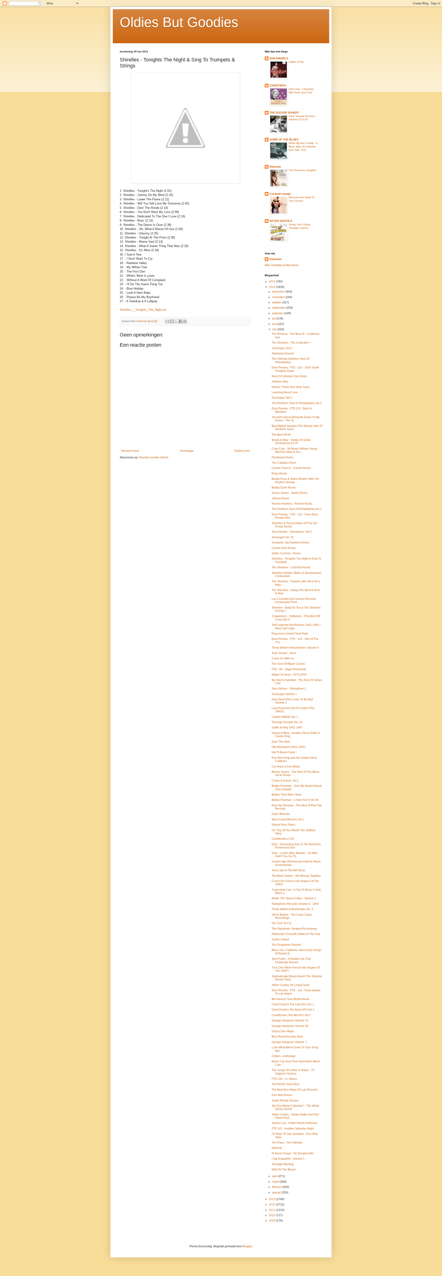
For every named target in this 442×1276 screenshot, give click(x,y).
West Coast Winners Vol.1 (288, 819)
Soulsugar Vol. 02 (283, 537)
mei (274, 329)
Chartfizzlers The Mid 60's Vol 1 (291, 1015)
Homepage (187, 450)
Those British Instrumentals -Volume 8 (295, 647)
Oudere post (242, 450)
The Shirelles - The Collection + (291, 342)
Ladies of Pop (296, 61)
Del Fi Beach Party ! (284, 752)
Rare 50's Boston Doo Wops (289, 376)
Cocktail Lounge (280, 193)
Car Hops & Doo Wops (286, 766)
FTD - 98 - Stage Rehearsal (289, 669)
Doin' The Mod (281, 741)
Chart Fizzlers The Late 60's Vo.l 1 (293, 1004)
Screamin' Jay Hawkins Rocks (290, 542)
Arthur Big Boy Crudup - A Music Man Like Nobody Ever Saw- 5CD (303, 146)
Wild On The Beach (284, 1169)
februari (277, 1187)
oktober (277, 302)
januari (277, 1192)
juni (274, 324)
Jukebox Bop (280, 381)
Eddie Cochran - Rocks (286, 553)
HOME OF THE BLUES (284, 139)
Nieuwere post (130, 450)
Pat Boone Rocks (282, 457)
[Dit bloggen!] (171, 321)
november (278, 297)
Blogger (247, 1246)
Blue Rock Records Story (287, 1036)
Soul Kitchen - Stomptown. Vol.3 (291, 531)
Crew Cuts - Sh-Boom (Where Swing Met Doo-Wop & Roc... (294, 450)
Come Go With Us (283, 658)
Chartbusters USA (283, 838)
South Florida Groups (285, 1100)
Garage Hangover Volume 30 (290, 1026)
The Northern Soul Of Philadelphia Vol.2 (297, 509)
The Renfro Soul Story (285, 1084)
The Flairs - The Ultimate (287, 1142)
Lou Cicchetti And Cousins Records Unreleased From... (294, 600)
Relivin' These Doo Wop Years (291, 387)
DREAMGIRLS (279, 58)
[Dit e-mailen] (167, 321)
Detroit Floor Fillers (283, 824)
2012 (272, 1204)
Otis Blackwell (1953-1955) (288, 747)
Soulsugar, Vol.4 (282, 348)
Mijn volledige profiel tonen (282, 265)
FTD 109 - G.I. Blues (284, 1079)
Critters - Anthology (283, 1056)
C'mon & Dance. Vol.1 (285, 780)
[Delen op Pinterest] (185, 321)
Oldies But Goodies (179, 22)
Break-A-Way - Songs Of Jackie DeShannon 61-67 (291, 441)
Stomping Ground (283, 353)
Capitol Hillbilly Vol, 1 (285, 716)
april (275, 1176)
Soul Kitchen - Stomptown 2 (289, 688)
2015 (272, 281)
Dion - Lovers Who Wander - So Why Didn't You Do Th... (294, 854)
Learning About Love (285, 392)
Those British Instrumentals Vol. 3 (292, 909)
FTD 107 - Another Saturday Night (293, 1128)
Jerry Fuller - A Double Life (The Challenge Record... (291, 960)
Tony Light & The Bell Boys (288, 870)
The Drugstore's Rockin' (286, 944)
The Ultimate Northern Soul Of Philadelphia (290, 360)
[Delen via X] (176, 321)
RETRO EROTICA (281, 221)
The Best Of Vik (281, 434)
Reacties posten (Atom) (153, 457)
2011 (272, 1210)
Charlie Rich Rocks (284, 548)
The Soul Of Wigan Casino (288, 663)
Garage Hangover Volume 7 (289, 1042)
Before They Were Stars (286, 794)
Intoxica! (277, 1148)
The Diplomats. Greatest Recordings (294, 928)
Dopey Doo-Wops (283, 1031)
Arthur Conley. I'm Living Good (290, 985)
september (279, 307)
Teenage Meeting (283, 1164)
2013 (272, 1199)
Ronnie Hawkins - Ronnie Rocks (292, 503)
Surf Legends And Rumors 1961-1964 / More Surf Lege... (296, 626)
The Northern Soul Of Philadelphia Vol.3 (297, 403)
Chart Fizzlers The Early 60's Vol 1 (293, 1009)
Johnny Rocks (280, 498)
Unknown (275, 259)
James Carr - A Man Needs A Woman (294, 1123)
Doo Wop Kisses (282, 1095)
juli (274, 318)
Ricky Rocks (279, 473)
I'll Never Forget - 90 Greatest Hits (293, 1153)
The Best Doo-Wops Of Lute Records (295, 1089)
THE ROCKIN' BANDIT (284, 112)
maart (276, 1181)
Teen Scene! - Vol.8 (284, 653)
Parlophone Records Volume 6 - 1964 (295, 903)
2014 (272, 287)
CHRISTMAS (278, 85)
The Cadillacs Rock (284, 462)
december (278, 291)
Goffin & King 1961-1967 (287, 727)
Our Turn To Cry (281, 923)
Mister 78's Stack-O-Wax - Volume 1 (294, 898)
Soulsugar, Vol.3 (282, 397)
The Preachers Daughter (303, 170)
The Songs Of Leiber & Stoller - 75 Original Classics (293, 1072)
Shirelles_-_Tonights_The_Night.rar (143, 309)
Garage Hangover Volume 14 (290, 1020)
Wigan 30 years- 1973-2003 (289, 674)
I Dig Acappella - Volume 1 (288, 1158)
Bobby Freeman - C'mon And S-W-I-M (295, 800)
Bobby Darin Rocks (284, 487)
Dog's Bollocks (281, 814)
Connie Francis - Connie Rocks (291, 468)
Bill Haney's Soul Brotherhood (290, 999)
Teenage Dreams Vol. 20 (287, 722)
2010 (272, 1215)
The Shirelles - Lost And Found (291, 567)
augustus (278, 313)
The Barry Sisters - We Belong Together (296, 875)
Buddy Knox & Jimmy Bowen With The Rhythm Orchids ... (295, 480)
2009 (272, 1220)
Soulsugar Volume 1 (284, 694)
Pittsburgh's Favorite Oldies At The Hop (296, 934)
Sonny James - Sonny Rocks (290, 492)
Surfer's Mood (280, 939)
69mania (275, 166)
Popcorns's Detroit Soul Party (290, 633)
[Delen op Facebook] (180, 321)
